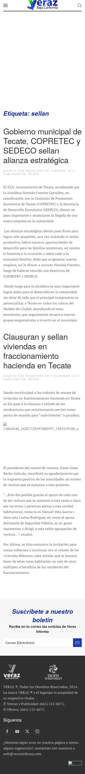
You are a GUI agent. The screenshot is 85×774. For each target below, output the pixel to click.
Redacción (35, 170)
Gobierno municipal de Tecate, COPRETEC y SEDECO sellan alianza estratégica (42, 145)
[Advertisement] (42, 64)
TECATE (33, 174)
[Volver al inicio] (42, 5)
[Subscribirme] (77, 642)
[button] (5, 5)
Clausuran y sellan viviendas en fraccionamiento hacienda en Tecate (37, 351)
